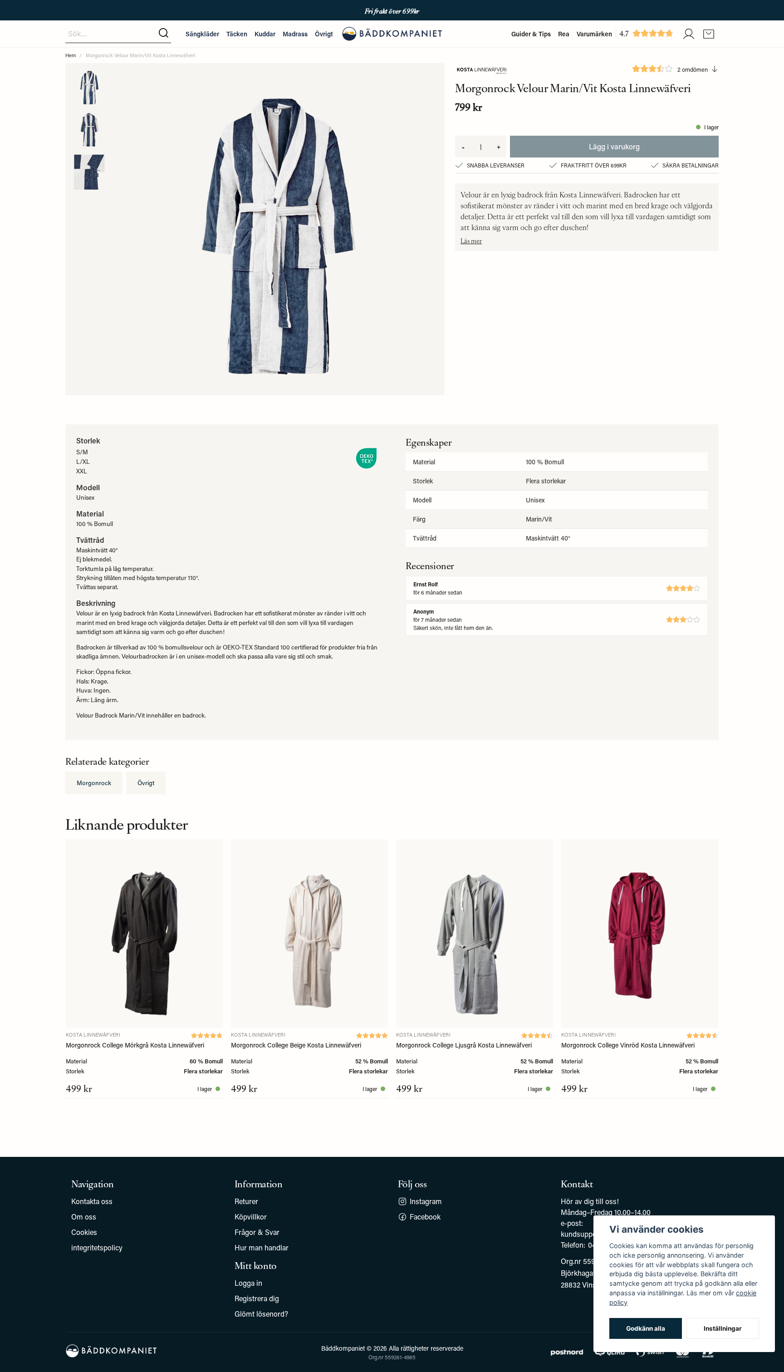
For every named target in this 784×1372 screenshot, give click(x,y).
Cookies (84, 1232)
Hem (70, 55)
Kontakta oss (92, 1201)
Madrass (295, 34)
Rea (563, 34)
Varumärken (594, 34)
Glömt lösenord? (261, 1313)
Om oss (83, 1216)
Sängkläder (202, 34)
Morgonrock (94, 783)
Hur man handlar (262, 1247)
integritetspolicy (96, 1247)
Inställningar (723, 1328)
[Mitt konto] (689, 34)
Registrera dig (257, 1298)
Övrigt (324, 34)
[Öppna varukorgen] (709, 34)
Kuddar (265, 34)
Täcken (236, 34)
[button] (163, 33)
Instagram (426, 1201)
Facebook (425, 1216)
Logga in (248, 1283)
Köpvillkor (251, 1216)
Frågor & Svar (257, 1232)
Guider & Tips (531, 34)
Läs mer (471, 240)
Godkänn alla (645, 1328)
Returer (246, 1201)
